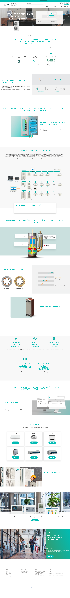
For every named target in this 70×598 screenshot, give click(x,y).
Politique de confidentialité (53, 576)
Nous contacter (37, 576)
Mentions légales (52, 577)
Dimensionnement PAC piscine (40, 571)
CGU (50, 571)
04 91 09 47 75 (66, 4)
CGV (50, 572)
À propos (7, 571)
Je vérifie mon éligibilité (43, 0)
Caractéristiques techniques (28, 35)
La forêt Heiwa (8, 573)
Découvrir (15, 442)
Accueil (1, 565)
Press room (8, 579)
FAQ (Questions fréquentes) (39, 575)
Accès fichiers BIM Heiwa (39, 572)
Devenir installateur (24, 572)
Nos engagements (9, 572)
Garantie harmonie (38, 574)
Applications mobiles (38, 573)
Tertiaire (5, 565)
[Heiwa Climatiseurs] (5, 5)
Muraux (8, 565)
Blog (7, 574)
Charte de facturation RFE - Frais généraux (56, 575)
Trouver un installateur (24, 571)
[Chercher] (43, 3)
